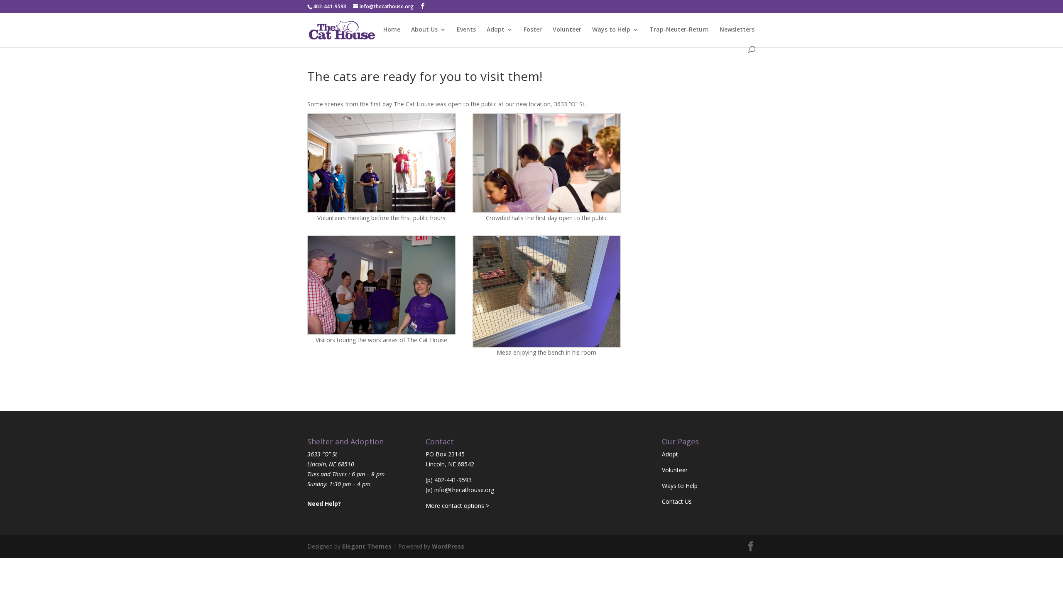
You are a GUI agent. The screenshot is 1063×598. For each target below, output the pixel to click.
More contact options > (457, 506)
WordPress (448, 546)
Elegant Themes (367, 546)
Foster (533, 30)
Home (391, 30)
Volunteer (567, 30)
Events (466, 30)
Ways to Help (611, 30)
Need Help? (324, 503)
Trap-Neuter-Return (679, 30)
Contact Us (677, 501)
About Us (424, 30)
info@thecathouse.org (464, 490)
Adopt (496, 30)
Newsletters (737, 30)
